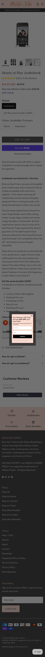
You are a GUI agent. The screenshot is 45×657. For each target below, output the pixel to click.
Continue (22, 336)
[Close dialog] (31, 315)
